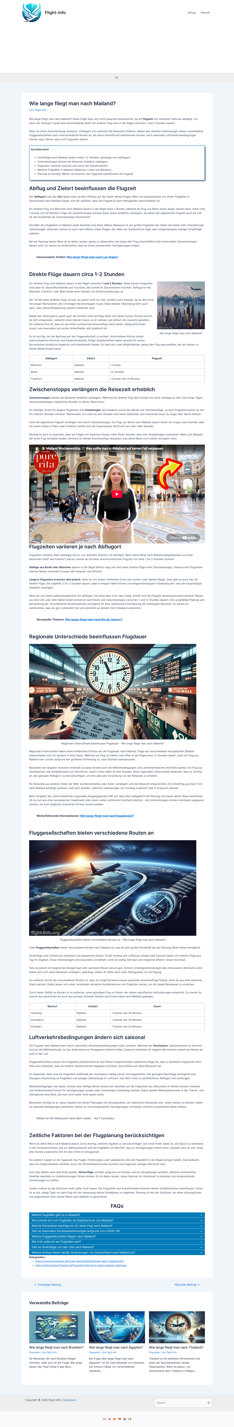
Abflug (191, 12)
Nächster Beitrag (187, 1284)
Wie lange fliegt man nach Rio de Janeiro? (93, 619)
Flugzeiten (34, 1352)
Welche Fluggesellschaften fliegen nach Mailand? (64, 1236)
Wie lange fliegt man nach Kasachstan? (107, 815)
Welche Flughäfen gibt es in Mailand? (56, 1215)
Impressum (69, 1400)
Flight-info (55, 12)
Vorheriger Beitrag (47, 1284)
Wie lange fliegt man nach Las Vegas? (92, 257)
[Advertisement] (117, 49)
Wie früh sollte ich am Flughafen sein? (56, 1241)
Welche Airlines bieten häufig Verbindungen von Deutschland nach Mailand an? (83, 1252)
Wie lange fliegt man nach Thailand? (176, 1347)
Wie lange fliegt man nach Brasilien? (56, 1347)
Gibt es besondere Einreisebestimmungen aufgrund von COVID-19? (76, 1231)
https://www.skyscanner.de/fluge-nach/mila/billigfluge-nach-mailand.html (79, 1261)
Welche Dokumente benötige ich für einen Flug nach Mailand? (72, 1225)
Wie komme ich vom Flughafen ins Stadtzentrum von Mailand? (72, 1220)
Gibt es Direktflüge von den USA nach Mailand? (63, 1247)
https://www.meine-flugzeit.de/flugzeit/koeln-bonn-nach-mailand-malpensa (81, 1265)
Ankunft (205, 12)
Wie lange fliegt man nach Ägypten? (116, 1347)
